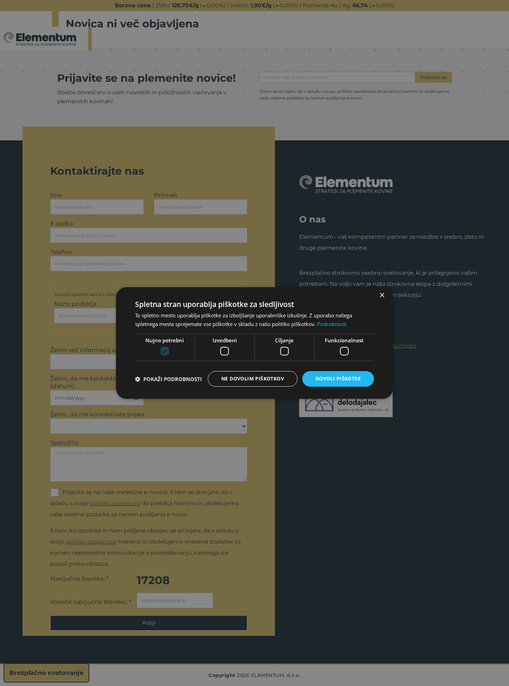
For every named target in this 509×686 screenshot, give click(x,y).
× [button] (381, 295)
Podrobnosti (332, 323)
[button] (168, 379)
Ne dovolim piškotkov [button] (252, 378)
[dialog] (254, 343)
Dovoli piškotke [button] (338, 378)
